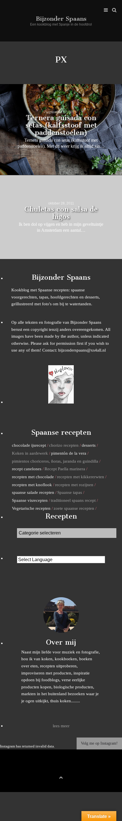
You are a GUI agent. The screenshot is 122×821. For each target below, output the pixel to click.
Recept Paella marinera (65, 468)
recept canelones (26, 468)
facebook (52, 768)
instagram (70, 768)
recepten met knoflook (32, 484)
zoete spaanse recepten (74, 508)
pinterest (61, 768)
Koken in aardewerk (30, 453)
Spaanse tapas (69, 492)
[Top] (61, 776)
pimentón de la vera (68, 453)
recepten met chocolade (33, 476)
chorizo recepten (64, 445)
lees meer (61, 725)
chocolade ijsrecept (29, 445)
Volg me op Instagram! (99, 743)
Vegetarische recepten (31, 508)
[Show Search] (112, 10)
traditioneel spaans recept (73, 500)
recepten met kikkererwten (80, 476)
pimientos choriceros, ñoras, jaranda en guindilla (55, 461)
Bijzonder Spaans (61, 18)
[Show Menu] (104, 10)
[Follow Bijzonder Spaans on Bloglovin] (61, 402)
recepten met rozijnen (74, 484)
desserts (89, 445)
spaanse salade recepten (33, 492)
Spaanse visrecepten (30, 500)
